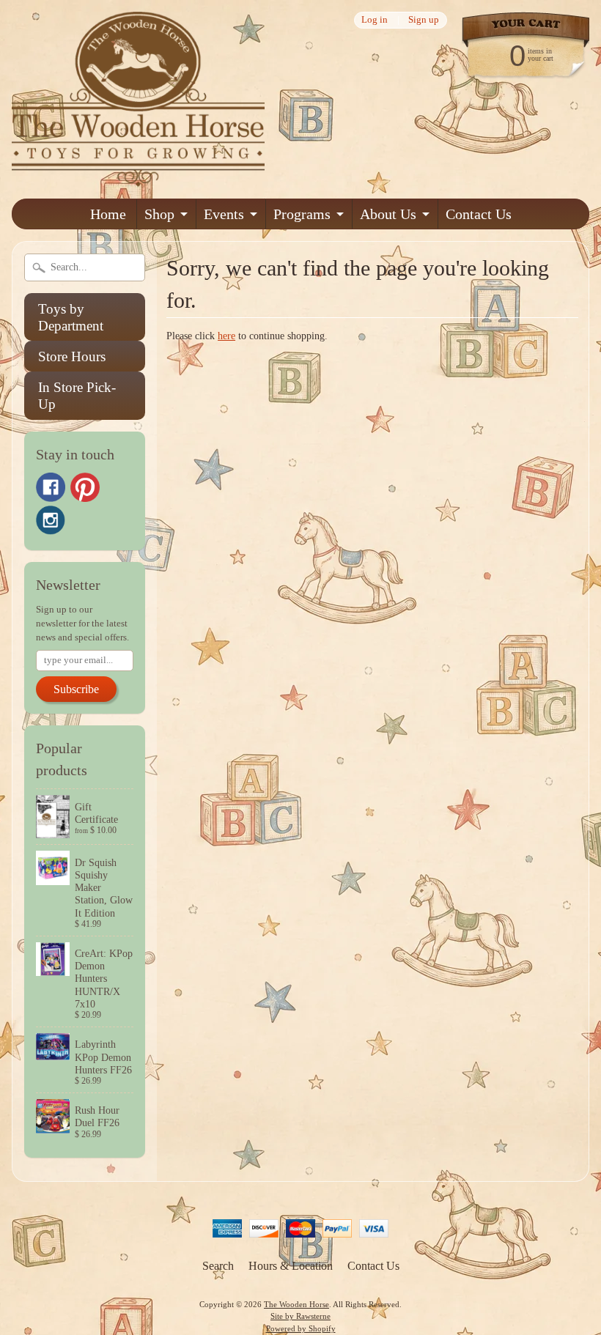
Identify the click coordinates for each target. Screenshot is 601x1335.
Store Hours (72, 356)
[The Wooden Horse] (138, 177)
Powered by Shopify (301, 1328)
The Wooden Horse (296, 1304)
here (226, 335)
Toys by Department (70, 317)
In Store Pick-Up (77, 396)
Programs (302, 214)
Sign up (423, 20)
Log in (374, 20)
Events (224, 214)
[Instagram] (50, 520)
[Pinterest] (85, 487)
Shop (159, 214)
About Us (388, 214)
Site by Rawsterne (300, 1316)
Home (108, 214)
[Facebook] (50, 487)
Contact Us (479, 214)
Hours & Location (290, 1266)
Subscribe (76, 689)
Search (218, 1266)
